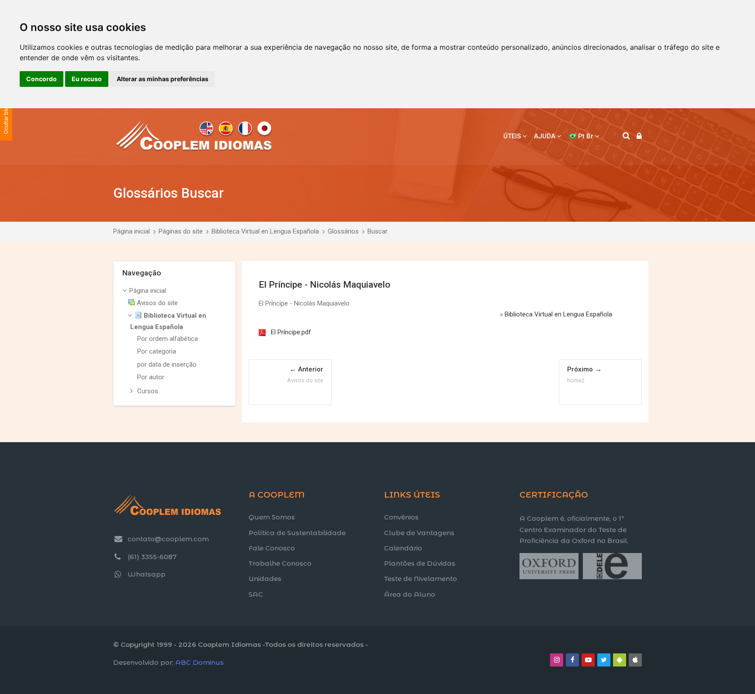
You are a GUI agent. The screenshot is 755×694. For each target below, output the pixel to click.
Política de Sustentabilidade (297, 533)
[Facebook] (572, 660)
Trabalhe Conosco (280, 563)
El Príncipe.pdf (291, 332)
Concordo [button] (41, 78)
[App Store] (635, 660)
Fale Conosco (272, 548)
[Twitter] (603, 660)
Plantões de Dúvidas (419, 563)
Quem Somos (272, 517)
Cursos (147, 391)
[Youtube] (588, 660)
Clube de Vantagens (419, 533)
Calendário (403, 548)
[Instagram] (556, 660)
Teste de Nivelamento (420, 578)
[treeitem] (174, 342)
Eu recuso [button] (87, 78)
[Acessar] (639, 136)
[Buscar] (626, 136)
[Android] (619, 660)
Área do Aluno (409, 594)
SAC (256, 594)
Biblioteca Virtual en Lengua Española (265, 231)
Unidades (265, 578)
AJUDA (544, 136)
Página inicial (131, 231)
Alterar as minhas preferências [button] (162, 78)
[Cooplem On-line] (194, 136)
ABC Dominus (199, 662)
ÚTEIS (512, 136)
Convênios (401, 517)
